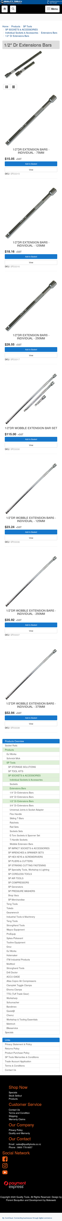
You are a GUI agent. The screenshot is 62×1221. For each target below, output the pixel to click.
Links (7, 1039)
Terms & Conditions (15, 1065)
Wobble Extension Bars (21, 844)
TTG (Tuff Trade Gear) (18, 993)
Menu (54, 9)
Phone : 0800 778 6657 (20, 1147)
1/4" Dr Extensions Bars (22, 792)
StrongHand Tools (16, 925)
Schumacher (13, 1002)
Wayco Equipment (16, 929)
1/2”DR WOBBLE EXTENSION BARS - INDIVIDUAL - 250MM (31, 612)
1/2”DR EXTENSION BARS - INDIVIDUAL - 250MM (31, 336)
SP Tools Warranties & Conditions (22, 1057)
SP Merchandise (16, 899)
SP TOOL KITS (15, 771)
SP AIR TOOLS (15, 878)
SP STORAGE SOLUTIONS (22, 766)
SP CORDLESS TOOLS (20, 873)
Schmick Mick (13, 758)
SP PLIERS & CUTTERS (20, 861)
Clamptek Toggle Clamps (19, 985)
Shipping (13, 1116)
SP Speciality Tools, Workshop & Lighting (28, 869)
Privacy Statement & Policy (18, 1044)
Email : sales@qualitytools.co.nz (25, 1144)
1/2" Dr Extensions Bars (22, 801)
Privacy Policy (16, 1130)
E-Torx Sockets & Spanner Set (25, 835)
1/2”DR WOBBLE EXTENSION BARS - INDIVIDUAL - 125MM (31, 519)
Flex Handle (16, 814)
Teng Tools (12, 903)
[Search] (13, 9)
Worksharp (12, 998)
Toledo (10, 908)
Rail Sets (14, 826)
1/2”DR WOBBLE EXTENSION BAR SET (31, 428)
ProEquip (11, 933)
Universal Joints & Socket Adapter (27, 809)
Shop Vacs (13, 895)
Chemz (10, 1015)
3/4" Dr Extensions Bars (22, 805)
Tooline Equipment (16, 942)
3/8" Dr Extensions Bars (22, 796)
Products (9, 749)
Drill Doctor (12, 972)
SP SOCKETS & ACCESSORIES (24, 775)
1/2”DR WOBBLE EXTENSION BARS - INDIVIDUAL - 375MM (31, 704)
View (31, 169)
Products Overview (14, 741)
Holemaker (12, 955)
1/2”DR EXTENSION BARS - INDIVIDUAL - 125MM (31, 243)
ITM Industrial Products (18, 959)
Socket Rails (11, 745)
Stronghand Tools (15, 968)
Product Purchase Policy (17, 1052)
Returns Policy (12, 1048)
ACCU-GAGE (13, 976)
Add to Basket (31, 163)
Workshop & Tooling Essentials (22, 1019)
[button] (6, 87)
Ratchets (14, 822)
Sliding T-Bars (17, 818)
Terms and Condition (19, 1112)
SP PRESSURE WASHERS (21, 891)
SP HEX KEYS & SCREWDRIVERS (25, 856)
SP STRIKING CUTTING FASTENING (27, 865)
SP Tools (11, 762)
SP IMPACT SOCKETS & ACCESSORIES (28, 848)
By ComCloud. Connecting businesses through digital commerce (27, 1218)
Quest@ (11, 1010)
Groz (9, 946)
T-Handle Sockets (19, 839)
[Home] (5, 9)
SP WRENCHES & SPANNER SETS (26, 852)
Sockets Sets (16, 831)
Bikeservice (12, 1028)
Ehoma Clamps (14, 989)
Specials (9, 1032)
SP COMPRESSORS (18, 882)
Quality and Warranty (19, 1133)
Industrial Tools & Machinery (21, 916)
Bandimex (12, 1006)
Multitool (11, 963)
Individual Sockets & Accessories (26, 779)
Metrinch (11, 1023)
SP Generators (15, 886)
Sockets (14, 784)
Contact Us (10, 1069)
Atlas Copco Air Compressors (21, 981)
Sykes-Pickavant (15, 938)
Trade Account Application (18, 1061)
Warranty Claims (17, 1119)
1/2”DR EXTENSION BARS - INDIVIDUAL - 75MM (31, 150)
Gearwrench (13, 912)
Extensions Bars (18, 788)
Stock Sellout (15, 1095)
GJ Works (11, 754)
